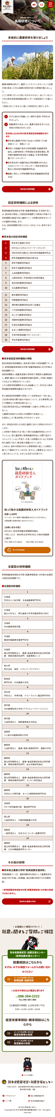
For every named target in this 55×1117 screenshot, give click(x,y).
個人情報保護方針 (37, 1096)
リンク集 (8, 1101)
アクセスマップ (10, 1096)
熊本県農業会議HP (38, 1101)
